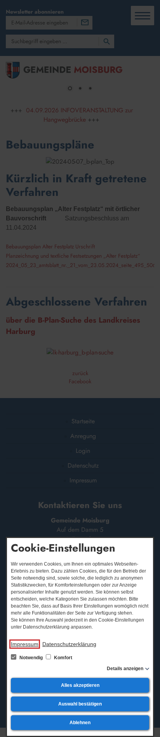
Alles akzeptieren (80, 685)
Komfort (62, 657)
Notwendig (31, 657)
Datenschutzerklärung (69, 644)
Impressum (24, 644)
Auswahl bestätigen (80, 704)
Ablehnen (80, 722)
